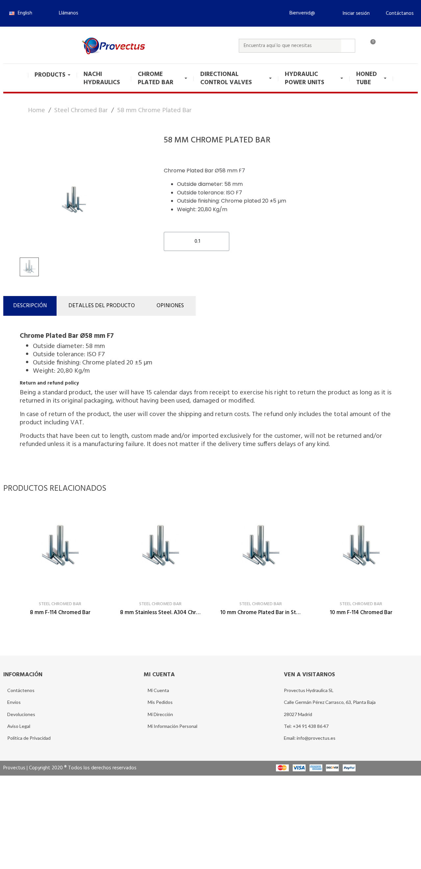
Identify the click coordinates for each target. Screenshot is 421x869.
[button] (65, 13)
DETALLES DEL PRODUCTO (101, 305)
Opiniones (170, 305)
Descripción (30, 305)
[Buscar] (348, 45)
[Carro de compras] (370, 45)
